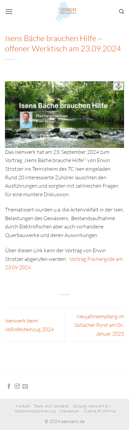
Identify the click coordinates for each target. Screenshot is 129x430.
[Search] (121, 11)
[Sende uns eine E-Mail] (25, 387)
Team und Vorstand (51, 405)
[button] (9, 11)
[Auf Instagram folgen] (17, 387)
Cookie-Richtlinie (99, 410)
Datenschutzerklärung (35, 410)
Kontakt (23, 405)
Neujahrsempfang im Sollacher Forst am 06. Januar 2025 (99, 325)
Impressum (69, 410)
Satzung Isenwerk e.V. (92, 405)
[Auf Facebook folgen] (9, 387)
